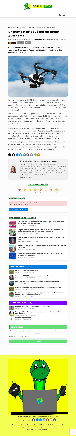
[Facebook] (17, 154)
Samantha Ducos (49, 161)
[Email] (13, 154)
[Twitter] (24, 154)
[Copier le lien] (9, 154)
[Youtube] (47, 419)
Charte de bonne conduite (55, 425)
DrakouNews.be (35, 427)
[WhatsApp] (35, 154)
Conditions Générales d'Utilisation (35, 425)
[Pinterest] (27, 154)
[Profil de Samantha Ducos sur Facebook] (33, 177)
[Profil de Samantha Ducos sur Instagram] (35, 177)
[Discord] (31, 154)
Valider (38, 341)
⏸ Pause (20, 42)
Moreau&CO (42, 429)
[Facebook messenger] (20, 154)
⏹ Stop (28, 42)
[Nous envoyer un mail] (33, 419)
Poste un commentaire (18, 209)
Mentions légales (17, 425)
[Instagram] (44, 419)
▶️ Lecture (12, 43)
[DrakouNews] (38, 9)
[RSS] (38, 154)
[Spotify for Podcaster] (51, 419)
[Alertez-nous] (60, 15)
